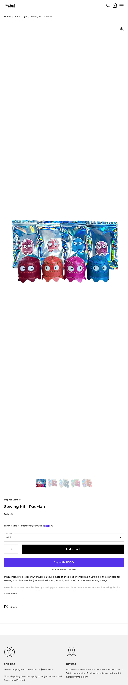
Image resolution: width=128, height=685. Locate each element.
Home (7, 16)
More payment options (64, 570)
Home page (21, 16)
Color (9, 533)
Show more (10, 593)
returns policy (80, 676)
